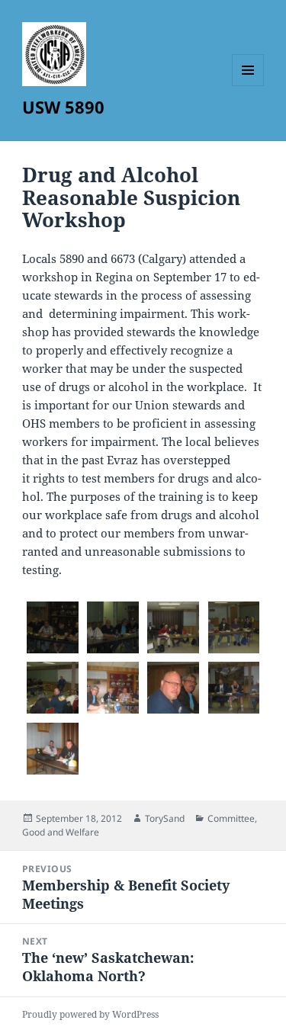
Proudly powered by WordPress (90, 1014)
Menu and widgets (248, 85)
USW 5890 (63, 106)
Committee (231, 818)
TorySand (165, 818)
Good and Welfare (60, 832)
